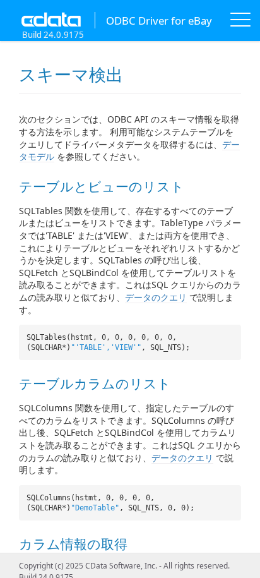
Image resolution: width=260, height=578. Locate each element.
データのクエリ (156, 297)
